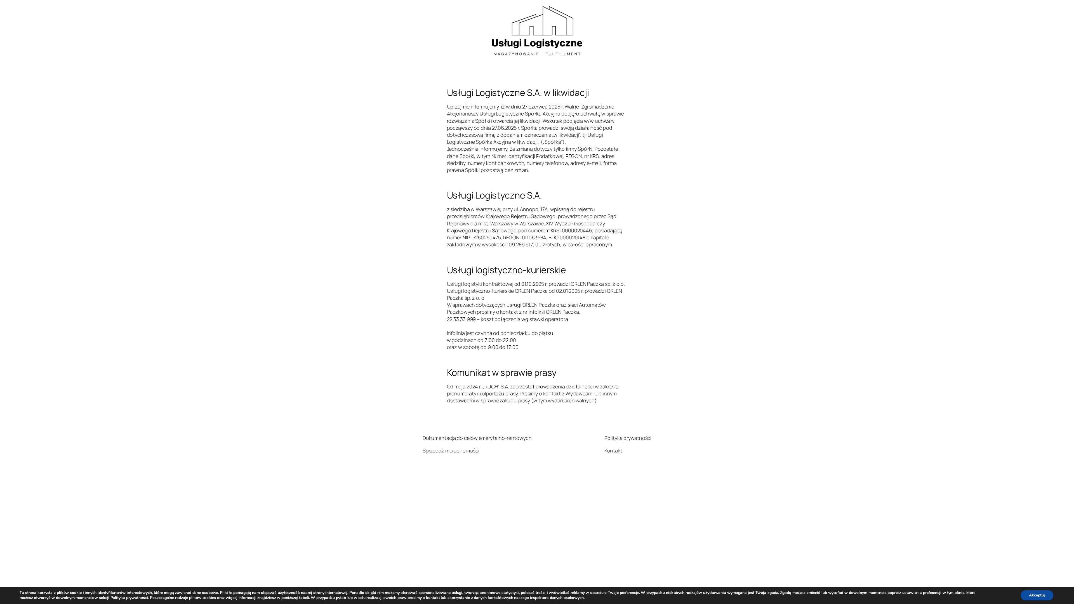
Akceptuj (1037, 595)
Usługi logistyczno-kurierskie (506, 270)
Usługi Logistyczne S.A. (494, 195)
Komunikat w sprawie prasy (502, 372)
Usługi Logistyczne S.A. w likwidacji (518, 93)
